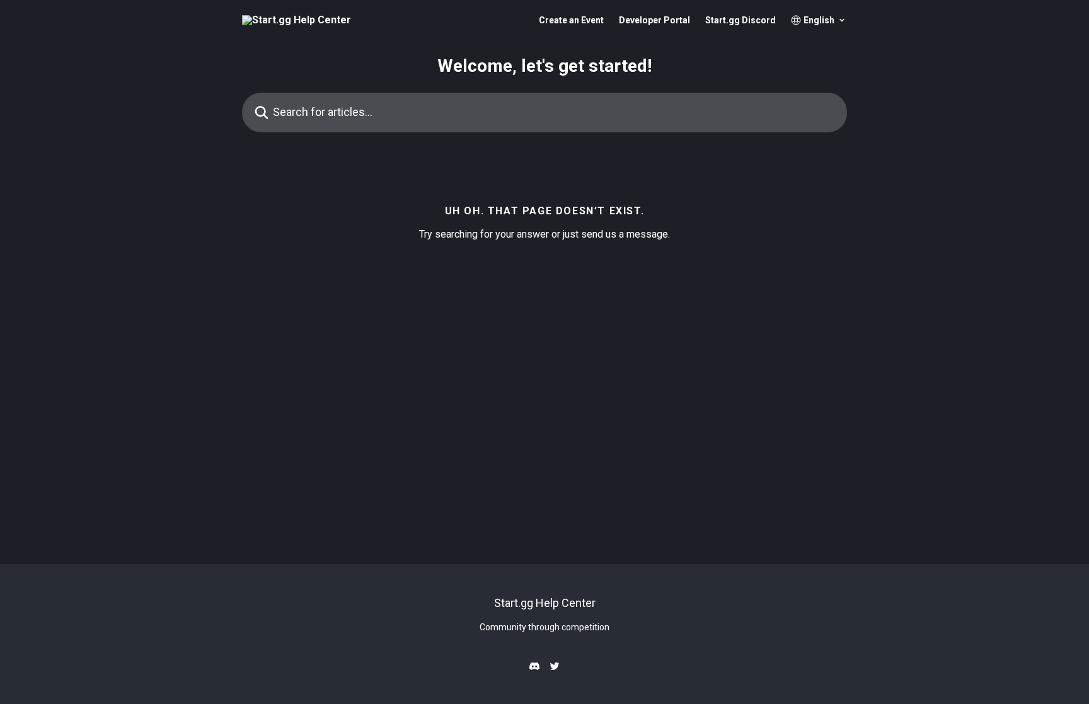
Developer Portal (654, 20)
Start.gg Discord (740, 20)
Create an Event (571, 20)
